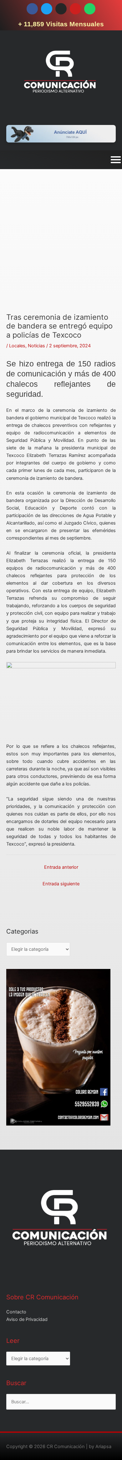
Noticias (36, 346)
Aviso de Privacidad (27, 1319)
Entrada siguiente (61, 884)
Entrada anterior (61, 867)
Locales (17, 346)
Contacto (16, 1312)
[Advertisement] (61, 252)
